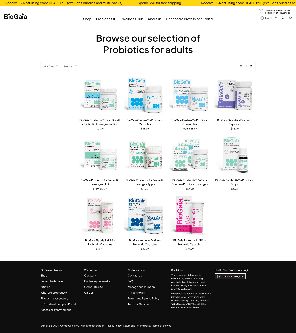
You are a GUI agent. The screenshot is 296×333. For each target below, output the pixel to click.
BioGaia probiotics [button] (51, 269)
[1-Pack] (190, 95)
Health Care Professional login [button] (232, 269)
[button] (87, 21)
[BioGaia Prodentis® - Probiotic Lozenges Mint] (100, 155)
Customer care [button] (136, 269)
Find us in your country (54, 298)
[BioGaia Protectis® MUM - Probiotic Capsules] (190, 215)
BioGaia (47, 325)
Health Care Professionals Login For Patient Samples (277, 11)
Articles (45, 287)
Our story (90, 275)
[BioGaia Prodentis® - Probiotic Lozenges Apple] (145, 155)
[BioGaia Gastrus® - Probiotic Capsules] (145, 95)
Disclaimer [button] (177, 269)
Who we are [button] (90, 269)
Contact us (135, 275)
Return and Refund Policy (143, 298)
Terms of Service (138, 304)
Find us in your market (97, 281)
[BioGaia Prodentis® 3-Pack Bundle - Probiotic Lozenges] (190, 155)
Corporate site (93, 287)
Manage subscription (141, 287)
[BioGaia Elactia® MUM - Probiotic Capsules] (100, 215)
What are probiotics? (54, 292)
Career (88, 292)
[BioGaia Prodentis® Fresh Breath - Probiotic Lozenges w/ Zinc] (100, 95)
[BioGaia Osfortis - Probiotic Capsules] (234, 95)
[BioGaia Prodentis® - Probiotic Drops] (234, 155)
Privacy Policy (136, 292)
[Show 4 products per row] (252, 66)
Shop (44, 275)
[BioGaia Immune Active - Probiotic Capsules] (145, 215)
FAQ (130, 281)
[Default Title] (100, 95)
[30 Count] (100, 155)
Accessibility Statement (56, 309)
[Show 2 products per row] (240, 66)
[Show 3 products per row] (246, 66)
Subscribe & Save (52, 281)
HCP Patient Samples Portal (58, 304)
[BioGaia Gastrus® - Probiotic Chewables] (190, 95)
